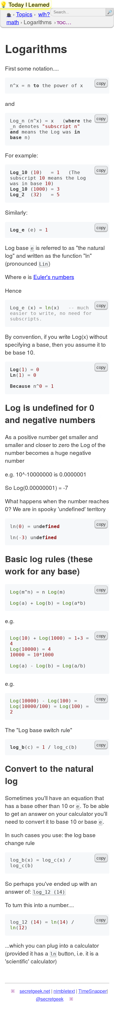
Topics (24, 14)
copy (101, 83)
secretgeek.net (35, 990)
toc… (64, 22)
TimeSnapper (92, 990)
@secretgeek (49, 998)
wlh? (44, 14)
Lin (43, 264)
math (12, 22)
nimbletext (64, 990)
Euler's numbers (53, 277)
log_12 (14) (49, 892)
